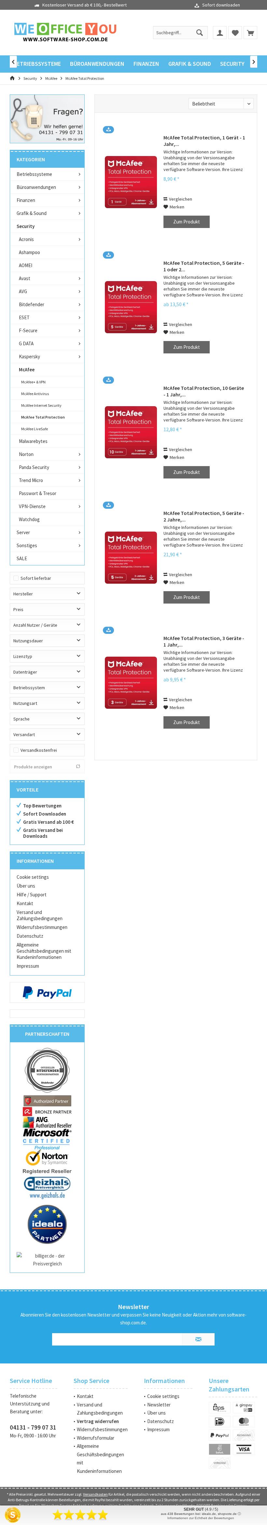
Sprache (21, 719)
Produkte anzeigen (33, 767)
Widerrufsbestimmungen (42, 927)
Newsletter (159, 1405)
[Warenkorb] (250, 32)
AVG (23, 291)
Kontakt (25, 903)
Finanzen (26, 200)
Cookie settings (33, 877)
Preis (18, 609)
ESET (24, 317)
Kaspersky (29, 356)
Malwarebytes (33, 441)
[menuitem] (250, 32)
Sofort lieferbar (36, 578)
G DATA (26, 343)
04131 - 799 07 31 (33, 1427)
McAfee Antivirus (35, 393)
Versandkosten (95, 1494)
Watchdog (29, 519)
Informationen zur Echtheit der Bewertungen (200, 1518)
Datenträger (25, 672)
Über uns (26, 886)
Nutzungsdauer (28, 641)
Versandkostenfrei (39, 750)
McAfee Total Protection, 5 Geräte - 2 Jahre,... (203, 516)
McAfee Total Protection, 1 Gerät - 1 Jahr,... (204, 140)
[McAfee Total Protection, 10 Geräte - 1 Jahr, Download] (131, 432)
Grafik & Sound (32, 213)
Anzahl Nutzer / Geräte (35, 625)
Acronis (26, 239)
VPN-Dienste (32, 506)
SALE (22, 558)
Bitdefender (31, 304)
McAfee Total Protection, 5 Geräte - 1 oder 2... (203, 266)
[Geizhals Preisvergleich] (47, 1187)
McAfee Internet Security (41, 405)
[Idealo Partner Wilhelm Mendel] (47, 1224)
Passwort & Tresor (37, 493)
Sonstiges (27, 545)
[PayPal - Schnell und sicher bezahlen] (47, 992)
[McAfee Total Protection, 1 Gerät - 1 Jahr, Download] (131, 182)
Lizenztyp (22, 656)
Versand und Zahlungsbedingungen (40, 915)
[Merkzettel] (235, 32)
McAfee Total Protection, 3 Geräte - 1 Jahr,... (203, 641)
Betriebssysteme (34, 174)
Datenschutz (30, 936)
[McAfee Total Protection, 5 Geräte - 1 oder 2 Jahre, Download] (131, 307)
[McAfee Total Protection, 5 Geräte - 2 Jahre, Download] (131, 557)
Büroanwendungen (36, 187)
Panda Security (34, 467)
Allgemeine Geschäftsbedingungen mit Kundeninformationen (44, 951)
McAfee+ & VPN (33, 381)
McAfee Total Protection (43, 417)
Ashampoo (29, 252)
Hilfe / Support (32, 894)
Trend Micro (31, 480)
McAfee (27, 369)
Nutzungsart (25, 703)
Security (26, 226)
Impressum (28, 966)
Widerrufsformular (95, 1438)
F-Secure (28, 330)
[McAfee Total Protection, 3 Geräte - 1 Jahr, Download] (131, 682)
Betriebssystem (29, 688)
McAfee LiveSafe (34, 428)
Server (23, 532)
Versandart (24, 734)
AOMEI (25, 265)
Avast (24, 278)
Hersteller (23, 594)
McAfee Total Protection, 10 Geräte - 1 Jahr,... (203, 391)
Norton (26, 454)
